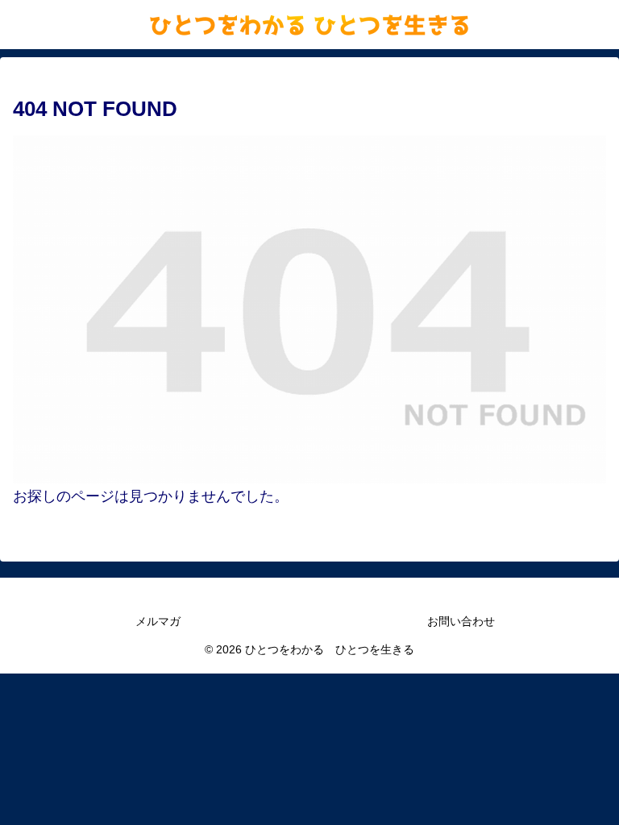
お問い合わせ (461, 621)
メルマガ (158, 621)
